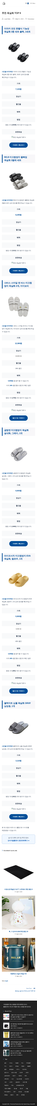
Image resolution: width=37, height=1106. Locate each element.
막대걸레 (28, 1063)
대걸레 (16, 1063)
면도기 (10, 1066)
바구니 (18, 1069)
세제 (26, 1075)
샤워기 (27, 1072)
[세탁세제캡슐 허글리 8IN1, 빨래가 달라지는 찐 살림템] (6, 1044)
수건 (12, 1079)
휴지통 (23, 1095)
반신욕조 (24, 1069)
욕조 (12, 1085)
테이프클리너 (7, 1091)
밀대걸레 (11, 1069)
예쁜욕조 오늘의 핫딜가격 (18, 974)
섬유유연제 (7, 1075)
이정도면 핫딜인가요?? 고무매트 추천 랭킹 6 (18, 889)
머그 (5, 1066)
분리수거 (6, 1072)
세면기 (14, 1075)
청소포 (21, 1088)
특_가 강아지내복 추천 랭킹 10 (18, 931)
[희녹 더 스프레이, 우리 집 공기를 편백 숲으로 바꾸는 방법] (6, 1053)
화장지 (12, 1095)
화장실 (6, 1095)
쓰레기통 (25, 1082)
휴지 (17, 1095)
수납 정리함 (19, 1079)
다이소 (10, 1063)
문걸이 (23, 1066)
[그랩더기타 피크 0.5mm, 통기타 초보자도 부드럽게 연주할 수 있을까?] (6, 1017)
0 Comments (19, 1019)
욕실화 (6, 980)
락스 (22, 1063)
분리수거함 (14, 1072)
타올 (27, 1088)
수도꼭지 (27, 1079)
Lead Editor (7, 19)
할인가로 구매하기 (18, 418)
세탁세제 (6, 1079)
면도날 (16, 1066)
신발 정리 (17, 1082)
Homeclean (31, 19)
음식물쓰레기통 (20, 1085)
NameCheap (27, 1104)
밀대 (5, 1069)
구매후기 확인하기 (18, 145)
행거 (15, 1091)
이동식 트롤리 (7, 1088)
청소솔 (15, 1088)
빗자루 (21, 1072)
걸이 (5, 1063)
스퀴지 (10, 1082)
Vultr (22, 1104)
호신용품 (27, 1091)
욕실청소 (6, 1085)
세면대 (20, 1075)
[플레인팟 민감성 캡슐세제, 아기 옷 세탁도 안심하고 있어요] (6, 1035)
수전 (5, 1082)
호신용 (20, 1091)
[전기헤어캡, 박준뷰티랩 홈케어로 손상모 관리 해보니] (6, 1026)
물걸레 (29, 1066)
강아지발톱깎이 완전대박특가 (18, 840)
